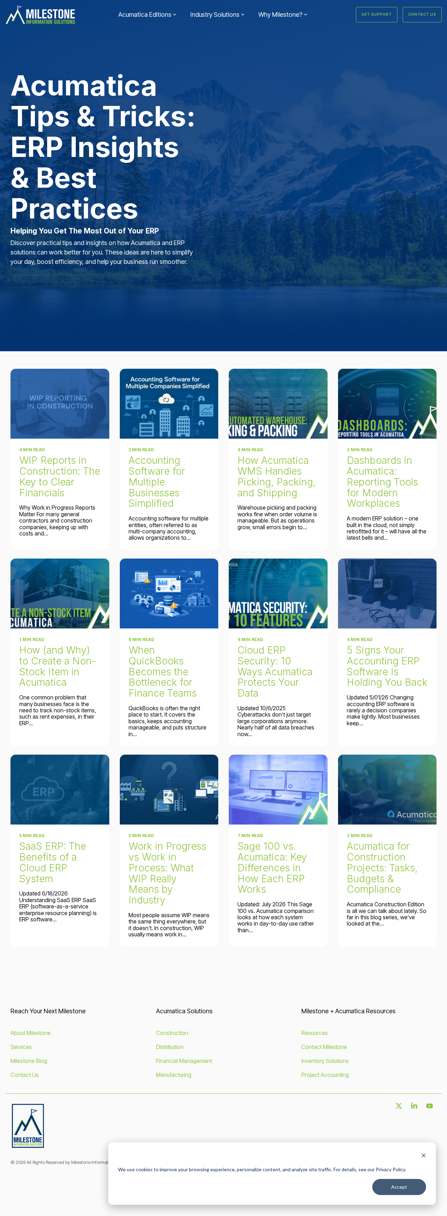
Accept (399, 1187)
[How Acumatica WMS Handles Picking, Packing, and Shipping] (278, 404)
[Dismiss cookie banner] (423, 1156)
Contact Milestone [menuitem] (324, 1046)
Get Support (376, 14)
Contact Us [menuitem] (24, 1074)
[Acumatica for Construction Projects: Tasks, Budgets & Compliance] (387, 790)
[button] (399, 1106)
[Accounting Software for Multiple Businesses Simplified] (169, 404)
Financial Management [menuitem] (184, 1060)
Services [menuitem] (21, 1046)
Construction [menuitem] (172, 1032)
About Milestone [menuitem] (30, 1032)
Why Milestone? (280, 14)
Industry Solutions (215, 14)
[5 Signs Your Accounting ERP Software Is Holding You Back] (387, 593)
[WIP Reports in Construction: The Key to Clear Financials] (59, 404)
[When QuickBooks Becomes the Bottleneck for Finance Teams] (169, 593)
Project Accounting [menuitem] (325, 1074)
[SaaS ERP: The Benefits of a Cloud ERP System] (59, 790)
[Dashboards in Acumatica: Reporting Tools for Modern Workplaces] (387, 404)
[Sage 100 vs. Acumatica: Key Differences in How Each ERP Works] (278, 790)
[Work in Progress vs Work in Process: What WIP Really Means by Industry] (169, 790)
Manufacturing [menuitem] (173, 1074)
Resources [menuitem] (314, 1032)
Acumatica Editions (144, 14)
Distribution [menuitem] (170, 1046)
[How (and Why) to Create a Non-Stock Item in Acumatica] (59, 593)
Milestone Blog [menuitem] (28, 1060)
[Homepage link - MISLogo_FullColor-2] (27, 1146)
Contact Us (422, 14)
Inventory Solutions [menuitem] (325, 1060)
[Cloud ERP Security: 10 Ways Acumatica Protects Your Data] (278, 593)
